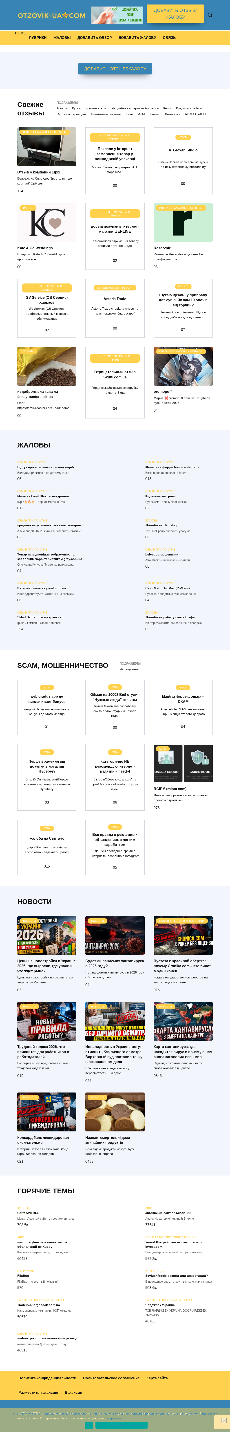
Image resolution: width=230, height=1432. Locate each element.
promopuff (163, 391)
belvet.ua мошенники (161, 554)
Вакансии (73, 1392)
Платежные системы (106, 114)
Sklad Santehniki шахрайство (40, 617)
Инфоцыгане (129, 669)
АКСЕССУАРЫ (195, 114)
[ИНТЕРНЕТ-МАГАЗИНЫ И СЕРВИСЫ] (46, 163)
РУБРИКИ (38, 38)
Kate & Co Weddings (35, 248)
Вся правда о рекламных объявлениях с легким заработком (114, 840)
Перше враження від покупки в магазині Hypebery (47, 766)
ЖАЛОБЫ (62, 38)
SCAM (27, 665)
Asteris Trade (115, 299)
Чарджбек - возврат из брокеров (135, 108)
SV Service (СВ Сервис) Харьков (47, 299)
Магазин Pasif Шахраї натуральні (43, 496)
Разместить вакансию (38, 1392)
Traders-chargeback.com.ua (38, 1305)
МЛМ (141, 114)
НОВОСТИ (34, 902)
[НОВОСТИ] (46, 952)
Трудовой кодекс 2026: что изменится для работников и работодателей (43, 1052)
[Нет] (224, 1420)
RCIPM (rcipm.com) (170, 789)
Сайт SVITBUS (28, 1213)
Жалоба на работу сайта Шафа (170, 617)
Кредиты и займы (189, 108)
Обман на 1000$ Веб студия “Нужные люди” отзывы (114, 697)
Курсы (76, 108)
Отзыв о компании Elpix (38, 172)
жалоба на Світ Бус (47, 838)
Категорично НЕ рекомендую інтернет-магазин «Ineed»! (115, 766)
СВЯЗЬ (169, 38)
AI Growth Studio (183, 150)
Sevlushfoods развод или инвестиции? (176, 1276)
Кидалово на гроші (160, 496)
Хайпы (154, 114)
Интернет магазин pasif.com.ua (41, 588)
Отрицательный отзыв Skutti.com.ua (115, 374)
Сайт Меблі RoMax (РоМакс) (167, 588)
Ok (89, 1425)
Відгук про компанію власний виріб (45, 467)
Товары (62, 108)
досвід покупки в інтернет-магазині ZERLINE (115, 229)
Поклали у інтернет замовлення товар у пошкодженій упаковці (115, 154)
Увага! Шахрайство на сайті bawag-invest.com (173, 1244)
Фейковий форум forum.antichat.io (172, 467)
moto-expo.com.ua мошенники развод (47, 1338)
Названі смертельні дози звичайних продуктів (107, 1139)
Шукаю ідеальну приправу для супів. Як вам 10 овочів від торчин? (183, 300)
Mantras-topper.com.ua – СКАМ (183, 699)
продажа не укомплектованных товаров (49, 525)
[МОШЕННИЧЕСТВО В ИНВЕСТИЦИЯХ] (183, 952)
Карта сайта (157, 1378)
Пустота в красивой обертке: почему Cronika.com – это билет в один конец (182, 966)
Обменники (172, 114)
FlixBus (23, 1276)
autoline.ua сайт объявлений (168, 1213)
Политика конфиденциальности (47, 1378)
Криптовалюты (96, 108)
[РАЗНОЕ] (46, 239)
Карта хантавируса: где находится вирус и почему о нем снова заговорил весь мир (183, 1052)
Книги (167, 108)
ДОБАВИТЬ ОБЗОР (94, 38)
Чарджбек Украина (160, 1305)
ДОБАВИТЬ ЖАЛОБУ (137, 38)
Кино (129, 114)
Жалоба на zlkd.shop (161, 525)
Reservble (162, 248)
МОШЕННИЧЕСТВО (75, 665)
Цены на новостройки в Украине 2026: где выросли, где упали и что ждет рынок (46, 966)
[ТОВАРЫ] (46, 383)
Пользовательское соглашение (111, 1378)
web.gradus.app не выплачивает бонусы (46, 699)
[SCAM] (183, 780)
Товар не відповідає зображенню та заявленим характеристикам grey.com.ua (49, 557)
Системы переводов (71, 114)
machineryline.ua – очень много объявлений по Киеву (42, 1244)
